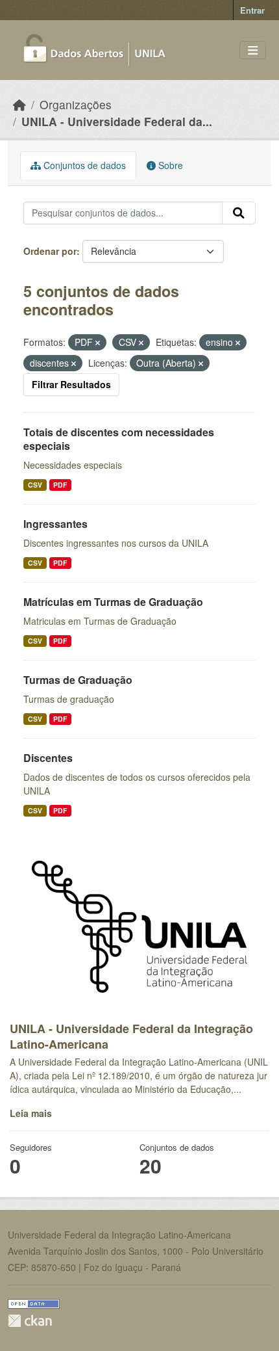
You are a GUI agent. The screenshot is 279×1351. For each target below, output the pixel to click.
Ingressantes (55, 523)
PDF (60, 485)
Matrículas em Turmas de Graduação (113, 601)
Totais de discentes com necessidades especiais (118, 439)
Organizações (76, 104)
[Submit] (239, 213)
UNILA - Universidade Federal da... (116, 121)
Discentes (48, 757)
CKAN (30, 1321)
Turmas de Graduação (77, 679)
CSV (35, 485)
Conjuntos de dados (83, 165)
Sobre (169, 165)
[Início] (19, 104)
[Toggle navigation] (252, 50)
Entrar (252, 10)
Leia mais (31, 1113)
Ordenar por (50, 250)
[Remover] (97, 342)
